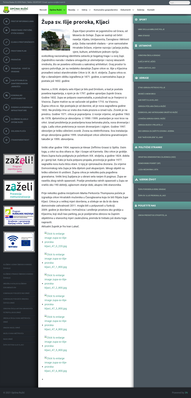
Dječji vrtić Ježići (146, 62)
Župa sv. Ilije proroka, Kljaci (152, 195)
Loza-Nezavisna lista (148, 169)
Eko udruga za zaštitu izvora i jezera (156, 131)
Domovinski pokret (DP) (149, 163)
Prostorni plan (18, 51)
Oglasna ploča (18, 131)
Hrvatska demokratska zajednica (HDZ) (157, 157)
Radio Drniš (7, 339)
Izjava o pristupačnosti (22, 42)
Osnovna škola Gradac (149, 55)
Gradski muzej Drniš (11, 328)
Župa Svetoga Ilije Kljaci (13, 345)
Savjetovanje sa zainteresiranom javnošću (19, 83)
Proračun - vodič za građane (20, 70)
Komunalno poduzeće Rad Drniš (16, 293)
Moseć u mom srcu (147, 94)
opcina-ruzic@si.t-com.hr (56, 2)
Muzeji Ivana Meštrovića (13, 333)
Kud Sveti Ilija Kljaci (148, 100)
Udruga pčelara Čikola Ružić (152, 106)
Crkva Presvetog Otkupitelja (152, 215)
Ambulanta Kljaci (146, 68)
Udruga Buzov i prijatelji (150, 125)
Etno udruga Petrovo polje (151, 88)
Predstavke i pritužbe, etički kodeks (21, 31)
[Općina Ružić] (15, 9)
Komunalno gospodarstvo (18, 97)
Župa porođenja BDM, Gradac (152, 189)
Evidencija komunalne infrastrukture (22, 108)
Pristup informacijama (22, 21)
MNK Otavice (144, 36)
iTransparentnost (20, 140)
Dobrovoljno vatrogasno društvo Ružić (158, 112)
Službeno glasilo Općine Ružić (19, 120)
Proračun (16, 60)
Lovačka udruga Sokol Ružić (151, 119)
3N (186, 392)
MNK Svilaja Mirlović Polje (151, 29)
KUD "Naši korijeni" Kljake (150, 137)
